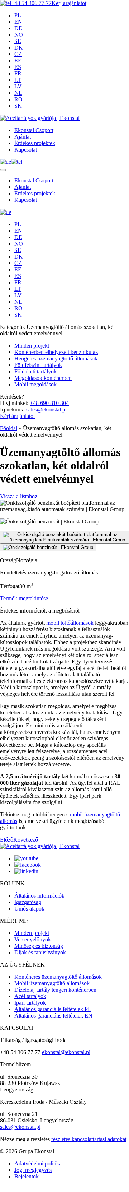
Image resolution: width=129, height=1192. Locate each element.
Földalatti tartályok (35, 371)
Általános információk (39, 896)
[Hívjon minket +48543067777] (16, 162)
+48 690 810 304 (49, 403)
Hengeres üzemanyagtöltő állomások (55, 358)
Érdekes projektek (34, 143)
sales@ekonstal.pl (46, 409)
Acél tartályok (30, 996)
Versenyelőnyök (32, 939)
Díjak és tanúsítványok (40, 952)
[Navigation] (3, 170)
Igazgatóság (27, 902)
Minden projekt (31, 346)
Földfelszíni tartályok (38, 365)
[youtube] (26, 858)
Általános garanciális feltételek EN (53, 1015)
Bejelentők (26, 1176)
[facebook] (27, 865)
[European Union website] (5, 162)
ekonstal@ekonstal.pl (66, 1052)
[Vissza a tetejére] (2, 1190)
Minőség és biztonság (38, 946)
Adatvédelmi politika (38, 1163)
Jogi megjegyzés (33, 1170)
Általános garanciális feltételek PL (52, 1009)
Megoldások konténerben (43, 378)
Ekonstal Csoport (33, 130)
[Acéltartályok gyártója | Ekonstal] (40, 118)
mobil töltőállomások (70, 623)
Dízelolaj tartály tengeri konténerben (55, 990)
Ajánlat (22, 137)
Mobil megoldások (35, 384)
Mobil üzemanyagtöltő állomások (52, 983)
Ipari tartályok (30, 1003)
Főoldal (8, 428)
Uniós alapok (29, 908)
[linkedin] (26, 871)
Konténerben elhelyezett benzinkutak (56, 352)
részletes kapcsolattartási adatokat (88, 1139)
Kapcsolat (25, 149)
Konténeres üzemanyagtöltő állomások (58, 977)
